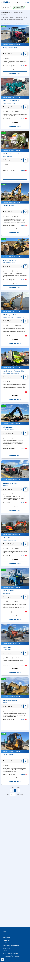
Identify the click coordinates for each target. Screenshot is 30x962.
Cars (4, 935)
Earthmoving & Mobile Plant (11, 945)
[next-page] (19, 790)
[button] (18, 2)
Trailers (5, 951)
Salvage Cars (6, 940)
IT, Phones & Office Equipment (11, 956)
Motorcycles (6, 937)
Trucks (5, 943)
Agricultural (6, 948)
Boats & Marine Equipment (10, 953)
